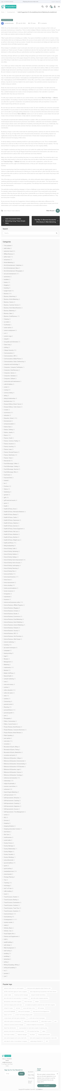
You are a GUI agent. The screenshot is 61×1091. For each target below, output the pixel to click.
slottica (43, 1031)
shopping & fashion (10, 826)
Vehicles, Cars (8, 931)
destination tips (9, 401)
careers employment (10, 330)
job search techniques (10, 647)
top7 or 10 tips (8, 888)
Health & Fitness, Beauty (11, 514)
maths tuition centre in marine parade (12, 1021)
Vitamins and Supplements (12, 936)
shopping (7, 823)
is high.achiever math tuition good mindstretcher (14, 1018)
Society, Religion (9, 851)
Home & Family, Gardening (12, 551)
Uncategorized (11, 12)
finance (7, 435)
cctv (6, 333)
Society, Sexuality (9, 854)
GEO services (41, 1008)
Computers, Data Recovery (12, 370)
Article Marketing (9, 262)
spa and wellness (9, 863)
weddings (7, 956)
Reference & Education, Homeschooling (15, 764)
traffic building (8, 891)
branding (7, 288)
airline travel (8, 257)
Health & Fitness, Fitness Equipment (14, 528)
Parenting (7, 707)
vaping (6, 925)
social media (8, 840)
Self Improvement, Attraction (12, 797)
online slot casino (9, 693)
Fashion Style (8, 426)
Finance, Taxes (8, 458)
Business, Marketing (10, 310)
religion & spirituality (10, 783)
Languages (7, 650)
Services (7, 820)
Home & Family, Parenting (11, 568)
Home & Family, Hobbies (11, 554)
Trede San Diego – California (11, 161)
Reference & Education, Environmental (15, 761)
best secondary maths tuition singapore (12, 1001)
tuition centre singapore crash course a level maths (15, 1038)
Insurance (7, 599)
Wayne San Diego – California (50, 97)
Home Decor (8, 579)
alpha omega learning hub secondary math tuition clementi (43, 991)
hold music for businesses (24, 1011)
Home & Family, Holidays (11, 557)
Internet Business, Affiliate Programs (14, 605)
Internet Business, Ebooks (11, 613)
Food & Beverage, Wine (11, 472)
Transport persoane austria (44, 1034)
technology (7, 885)
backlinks (7, 279)
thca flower (32, 1034)
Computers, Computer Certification (14, 367)
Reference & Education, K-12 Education (15, 766)
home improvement (10, 582)
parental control (9, 704)
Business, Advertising (10, 296)
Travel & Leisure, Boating (11, 899)
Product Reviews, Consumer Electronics (15, 730)
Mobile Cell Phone (9, 673)
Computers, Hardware (10, 375)
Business (8, 293)
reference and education (12, 778)
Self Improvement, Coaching (12, 800)
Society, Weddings (10, 857)
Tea (6, 880)
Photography (8, 718)
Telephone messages (22, 1034)
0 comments (43, 23)
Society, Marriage (9, 846)
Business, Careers (9, 302)
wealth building (8, 942)
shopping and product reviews (13, 829)
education (7, 415)
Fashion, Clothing (9, 429)
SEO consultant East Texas (33, 1031)
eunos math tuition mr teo (29, 1008)
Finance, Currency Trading (12, 441)
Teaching (8, 882)
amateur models (7, 995)
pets (6, 715)
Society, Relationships (10, 848)
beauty (7, 282)
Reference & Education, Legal (12, 769)
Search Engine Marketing (11, 792)
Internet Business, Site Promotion (13, 636)
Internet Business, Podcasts (12, 628)
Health (6, 506)
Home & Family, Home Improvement (14, 560)
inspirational (8, 596)
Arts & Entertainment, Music (12, 268)
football (6, 480)
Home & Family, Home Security (13, 562)
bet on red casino (28, 1001)
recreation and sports (10, 755)
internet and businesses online (13, 602)
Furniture (7, 486)
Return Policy (31, 1075)
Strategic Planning (9, 877)
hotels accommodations (11, 588)
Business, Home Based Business (13, 308)
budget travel (9, 291)
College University (10, 350)
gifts (6, 497)
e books (7, 409)
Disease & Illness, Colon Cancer (13, 407)
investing (8, 645)
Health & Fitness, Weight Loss (12, 540)
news (6, 681)
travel (6, 894)
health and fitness (10, 543)
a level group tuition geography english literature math (39, 988)
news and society (9, 684)
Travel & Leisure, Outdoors (12, 905)
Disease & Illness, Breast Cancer (13, 404)
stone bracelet (8, 874)
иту (5, 970)
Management (8, 661)
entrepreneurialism (9, 424)
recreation (7, 744)
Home (2, 12)
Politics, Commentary (10, 721)
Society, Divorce (9, 843)
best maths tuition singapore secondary (39, 998)
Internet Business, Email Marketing (14, 619)
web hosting (8, 950)
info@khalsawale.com (7, 1062)
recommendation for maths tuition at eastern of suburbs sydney (33, 1028)
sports (6, 865)
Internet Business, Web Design (13, 639)
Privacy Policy (31, 1078)
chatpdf (6, 339)
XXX (47, 1041)
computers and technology (12, 364)
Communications (9, 353)
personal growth (9, 712)
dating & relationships (10, 398)
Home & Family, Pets (10, 571)
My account (30, 1071)
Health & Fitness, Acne (10, 509)
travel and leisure (10, 914)
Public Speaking (9, 735)
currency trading (9, 392)
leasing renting (8, 653)
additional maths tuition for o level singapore (14, 988)
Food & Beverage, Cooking (12, 466)
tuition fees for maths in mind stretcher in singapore (15, 1041)
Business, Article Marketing (12, 299)
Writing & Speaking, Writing (12, 965)
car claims (7, 322)
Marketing (7, 664)
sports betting (8, 868)
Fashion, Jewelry (9, 432)
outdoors (7, 698)
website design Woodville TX (36, 1041)
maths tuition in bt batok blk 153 (31, 1021)
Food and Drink (9, 477)
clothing (7, 347)
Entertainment (8, 421)
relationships (8, 780)
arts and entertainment (11, 273)
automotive (8, 276)
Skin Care (7, 834)
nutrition (7, 687)
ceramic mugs (8, 336)
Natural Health (8, 676)
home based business (11, 577)
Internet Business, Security (12, 630)
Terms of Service (30, 1082)
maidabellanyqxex (9, 23)
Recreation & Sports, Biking (12, 746)
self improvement (10, 795)
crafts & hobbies (9, 384)
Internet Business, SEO (11, 633)
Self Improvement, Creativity (12, 803)
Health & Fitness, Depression (12, 520)
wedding (7, 953)
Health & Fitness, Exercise (11, 526)
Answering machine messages (21, 995)
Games (7, 489)
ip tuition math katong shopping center (23, 1014)
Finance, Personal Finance (11, 452)
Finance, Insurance (9, 443)
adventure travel (9, 251)
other (6, 695)
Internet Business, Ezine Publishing (14, 622)
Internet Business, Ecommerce (13, 616)
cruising (7, 390)
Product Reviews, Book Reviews (13, 727)
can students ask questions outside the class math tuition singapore (40, 1004)
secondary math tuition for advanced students (14, 1031)
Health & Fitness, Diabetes (11, 523)
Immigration (8, 594)
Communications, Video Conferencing (15, 361)
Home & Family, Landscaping (12, 565)
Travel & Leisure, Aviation (11, 897)
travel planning (9, 916)
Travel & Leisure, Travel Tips (12, 908)
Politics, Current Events (11, 724)
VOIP (6, 939)
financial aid (8, 460)
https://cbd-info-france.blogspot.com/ (41, 1011)
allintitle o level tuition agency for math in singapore (15, 991)
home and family (10, 574)
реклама (7, 973)
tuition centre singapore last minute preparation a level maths (43, 1038)
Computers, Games (10, 373)
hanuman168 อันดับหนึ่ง (9, 1011)
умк (5, 976)
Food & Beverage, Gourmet (12, 469)
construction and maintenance (12, 381)
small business (8, 837)
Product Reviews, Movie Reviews (13, 732)
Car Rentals (7, 324)
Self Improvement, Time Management (15, 812)
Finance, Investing (10, 446)
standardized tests (10, 871)
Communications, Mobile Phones (13, 358)
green (6, 503)
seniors (6, 814)
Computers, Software (10, 378)
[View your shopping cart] (51, 6)
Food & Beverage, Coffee (11, 463)
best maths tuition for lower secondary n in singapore (16, 998)
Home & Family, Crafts (10, 548)
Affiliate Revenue (9, 254)
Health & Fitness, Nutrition (11, 537)
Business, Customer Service (12, 305)
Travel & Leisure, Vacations (12, 911)
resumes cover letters (10, 786)
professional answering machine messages (13, 1024)
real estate (8, 741)
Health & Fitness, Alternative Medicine (15, 511)
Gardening (7, 492)
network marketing (10, 679)
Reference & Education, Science (13, 772)
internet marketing (10, 642)
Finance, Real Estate (10, 455)
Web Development (10, 948)
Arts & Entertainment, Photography (14, 271)
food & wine (8, 475)
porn (56, 1021)
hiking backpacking (10, 545)
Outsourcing (8, 701)
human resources (9, 591)
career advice (8, 327)
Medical (7, 670)
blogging (7, 285)
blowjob (37, 1001)
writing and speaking (10, 967)
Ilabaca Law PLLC (8, 1014)
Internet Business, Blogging (12, 608)
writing (6, 962)
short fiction (7, 831)
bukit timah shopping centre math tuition (13, 1004)
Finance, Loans (8, 449)
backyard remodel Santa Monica (38, 995)
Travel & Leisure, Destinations (12, 902)
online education (9, 690)
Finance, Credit (9, 438)
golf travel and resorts (10, 500)
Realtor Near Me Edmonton (10, 1028)
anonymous (8, 259)
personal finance (9, 710)
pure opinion (8, 738)
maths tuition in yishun (46, 1021)
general (7, 494)
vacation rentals (9, 922)
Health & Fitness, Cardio (11, 517)
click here (18, 1008)
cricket (6, 387)
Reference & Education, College (13, 758)
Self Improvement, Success (12, 809)
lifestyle (7, 659)
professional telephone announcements (35, 1024)
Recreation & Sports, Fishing (12, 749)
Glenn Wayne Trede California (12, 210)
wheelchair (7, 959)
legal (6, 656)
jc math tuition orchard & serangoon (37, 1018)
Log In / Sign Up (56, 1)
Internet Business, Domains (12, 611)
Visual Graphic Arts (9, 933)
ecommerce (8, 412)
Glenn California (21, 113)
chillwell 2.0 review (8, 1008)
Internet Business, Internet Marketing (14, 625)
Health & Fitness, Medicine (12, 534)
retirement (8, 789)
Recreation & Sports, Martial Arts (13, 752)
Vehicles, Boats (9, 928)
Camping (7, 319)
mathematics (9, 667)
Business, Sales (9, 313)
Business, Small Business (11, 316)
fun (5, 483)
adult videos (8, 248)
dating (6, 395)
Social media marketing (9, 1034)
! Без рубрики (8, 245)
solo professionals (9, 860)
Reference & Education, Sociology (13, 775)
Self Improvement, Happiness (12, 806)
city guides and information (12, 342)
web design (8, 945)
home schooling (9, 585)
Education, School (10, 418)
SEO (6, 817)
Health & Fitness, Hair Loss (12, 531)
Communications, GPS (10, 356)
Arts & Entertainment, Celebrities (13, 265)
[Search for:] (30, 233)
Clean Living (8, 344)
